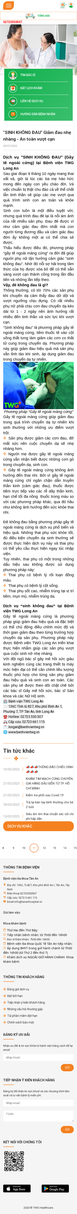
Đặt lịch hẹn (15, 996)
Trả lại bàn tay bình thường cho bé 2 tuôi (49, 804)
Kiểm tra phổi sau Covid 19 (45, 795)
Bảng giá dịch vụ (18, 989)
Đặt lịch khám (31, 88)
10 (23, 848)
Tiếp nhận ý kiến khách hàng (26, 1002)
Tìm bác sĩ (27, 75)
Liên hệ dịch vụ (31, 101)
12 (44, 848)
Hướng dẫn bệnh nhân (37, 114)
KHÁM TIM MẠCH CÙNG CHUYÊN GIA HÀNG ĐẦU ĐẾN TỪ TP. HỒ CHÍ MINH (49, 783)
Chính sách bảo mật (20, 1022)
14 (64, 848)
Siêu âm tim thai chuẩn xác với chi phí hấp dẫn (50, 816)
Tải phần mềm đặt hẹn (22, 1015)
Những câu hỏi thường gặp (25, 1009)
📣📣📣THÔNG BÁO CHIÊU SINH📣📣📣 (49, 769)
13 (54, 848)
